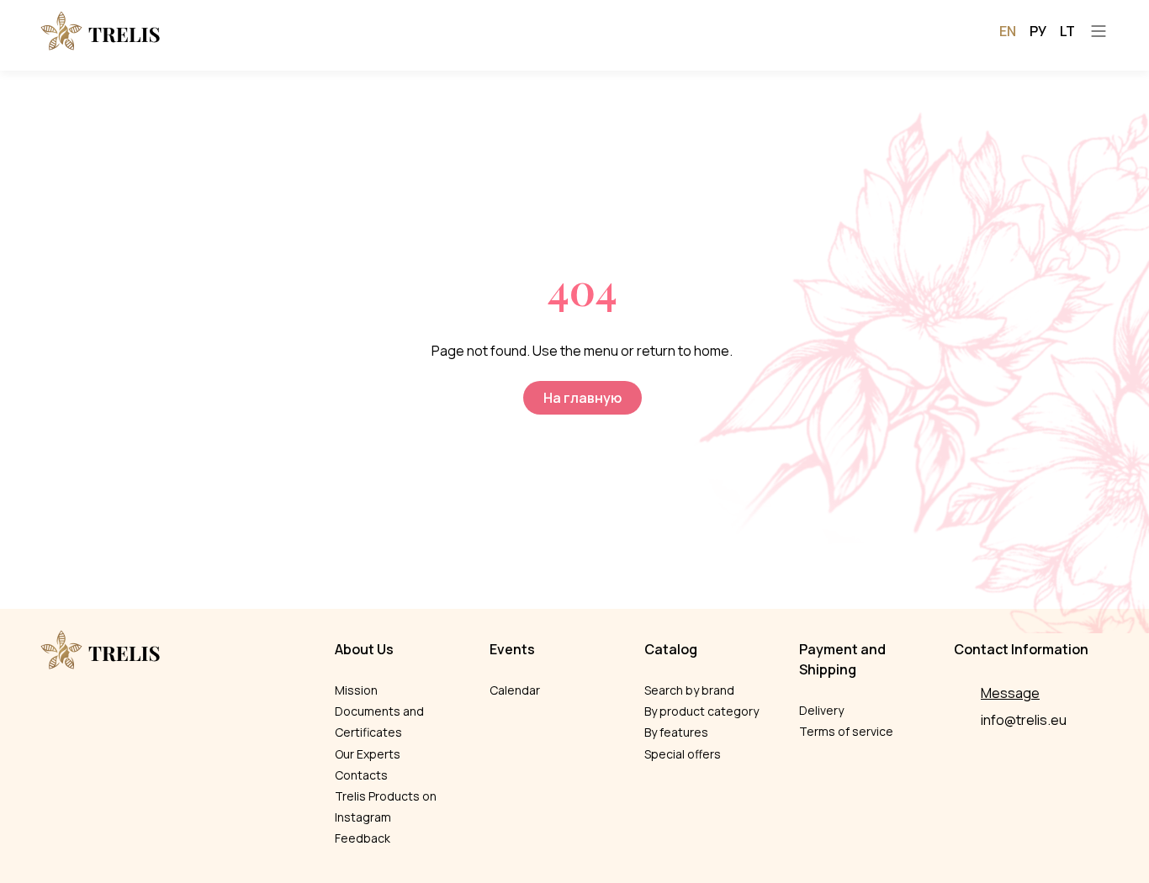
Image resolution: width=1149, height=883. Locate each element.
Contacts (361, 775)
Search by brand (689, 690)
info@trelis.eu (1024, 720)
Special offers (682, 754)
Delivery (821, 710)
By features (676, 732)
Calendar (515, 690)
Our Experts (367, 754)
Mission (356, 690)
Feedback (362, 838)
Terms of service (846, 731)
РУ (1038, 31)
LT (1067, 31)
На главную (582, 398)
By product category (701, 711)
